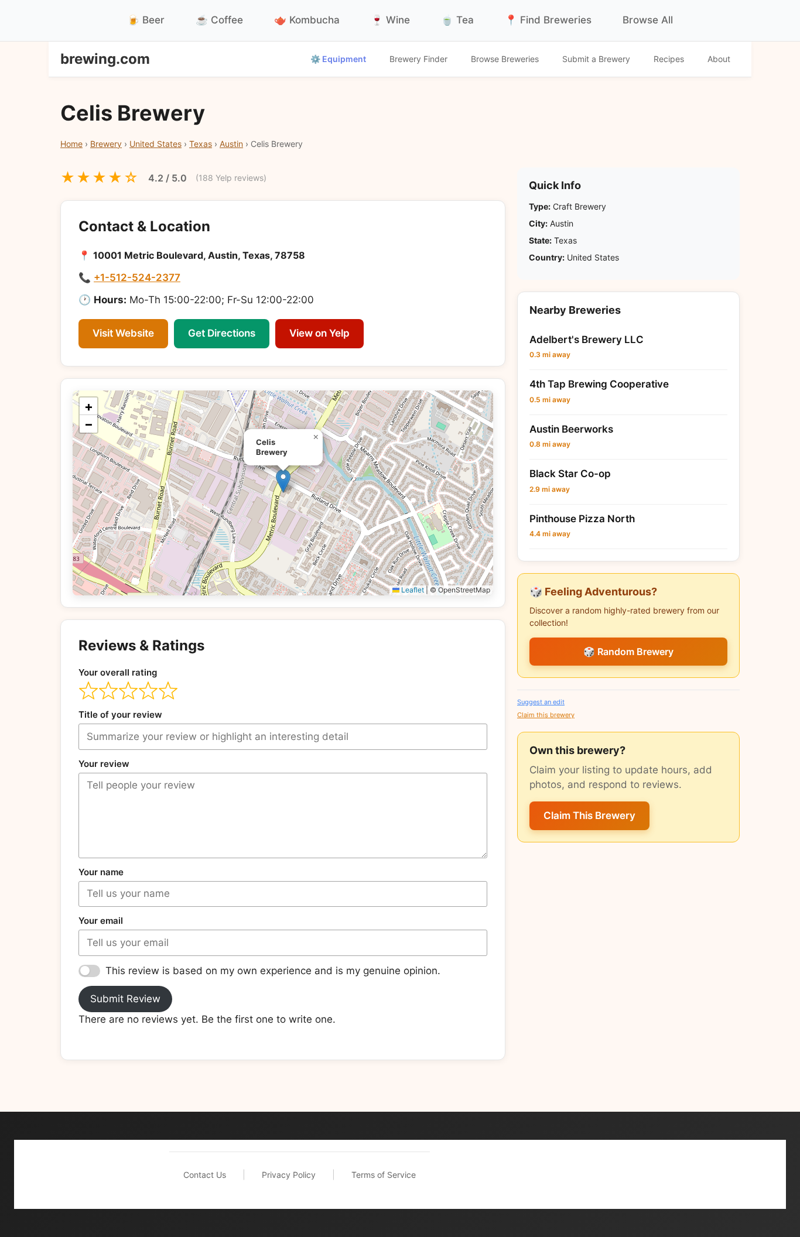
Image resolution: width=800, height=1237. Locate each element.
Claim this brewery (546, 715)
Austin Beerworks (571, 429)
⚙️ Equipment (338, 59)
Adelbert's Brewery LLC (586, 339)
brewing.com (105, 58)
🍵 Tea (457, 20)
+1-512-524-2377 (137, 277)
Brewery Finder (418, 59)
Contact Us (204, 1175)
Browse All (648, 20)
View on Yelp (319, 333)
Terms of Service (383, 1175)
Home (71, 144)
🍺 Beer (146, 20)
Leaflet (411, 589)
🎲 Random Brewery (628, 651)
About (718, 59)
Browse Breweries (505, 59)
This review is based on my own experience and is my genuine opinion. (272, 970)
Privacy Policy (289, 1175)
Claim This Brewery (589, 815)
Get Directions (221, 333)
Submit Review (125, 999)
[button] (283, 481)
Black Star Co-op (570, 473)
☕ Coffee (219, 20)
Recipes (669, 59)
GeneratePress (599, 1174)
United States (155, 144)
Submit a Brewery (596, 59)
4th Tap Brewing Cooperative (599, 384)
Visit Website (123, 333)
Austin (231, 144)
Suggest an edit (541, 702)
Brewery (106, 144)
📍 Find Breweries (548, 20)
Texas (200, 144)
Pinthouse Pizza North (582, 519)
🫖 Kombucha (307, 20)
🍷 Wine (390, 20)
